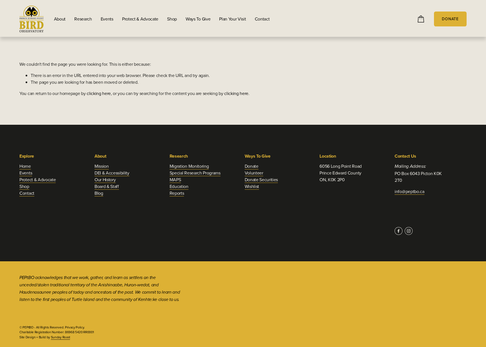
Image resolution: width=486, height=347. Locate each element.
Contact (262, 19)
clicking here (99, 93)
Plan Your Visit (232, 19)
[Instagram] (409, 231)
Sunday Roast (60, 337)
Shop (172, 19)
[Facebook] (398, 231)
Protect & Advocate (140, 19)
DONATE (450, 19)
